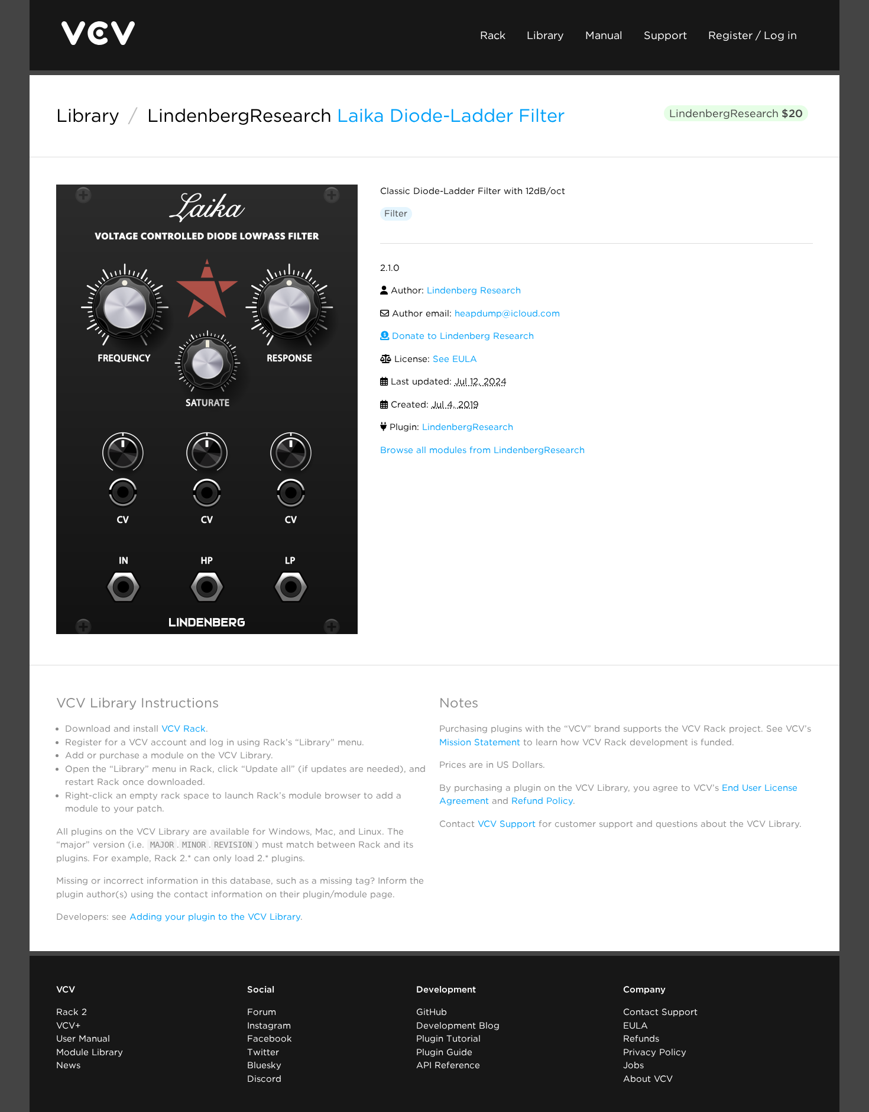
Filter (395, 213)
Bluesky (264, 1065)
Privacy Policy (654, 1052)
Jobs (633, 1065)
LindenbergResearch (239, 115)
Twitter (263, 1052)
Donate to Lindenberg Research (461, 336)
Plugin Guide (444, 1052)
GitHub (431, 1012)
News (68, 1065)
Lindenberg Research (474, 290)
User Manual (83, 1038)
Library (545, 35)
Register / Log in (752, 35)
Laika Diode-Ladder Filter (451, 115)
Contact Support (660, 1012)
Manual (603, 35)
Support (665, 35)
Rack (492, 35)
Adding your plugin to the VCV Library (214, 916)
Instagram (269, 1025)
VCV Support (507, 824)
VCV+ (68, 1025)
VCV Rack (183, 728)
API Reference (448, 1065)
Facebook (269, 1038)
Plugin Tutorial (448, 1038)
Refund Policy (542, 801)
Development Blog (458, 1025)
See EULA (455, 359)
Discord (264, 1079)
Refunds (641, 1038)
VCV (65, 989)
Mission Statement (479, 742)
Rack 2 (71, 1012)
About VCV (648, 1079)
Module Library (89, 1052)
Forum (261, 1012)
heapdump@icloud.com (507, 313)
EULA (635, 1025)
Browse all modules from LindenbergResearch (482, 450)
